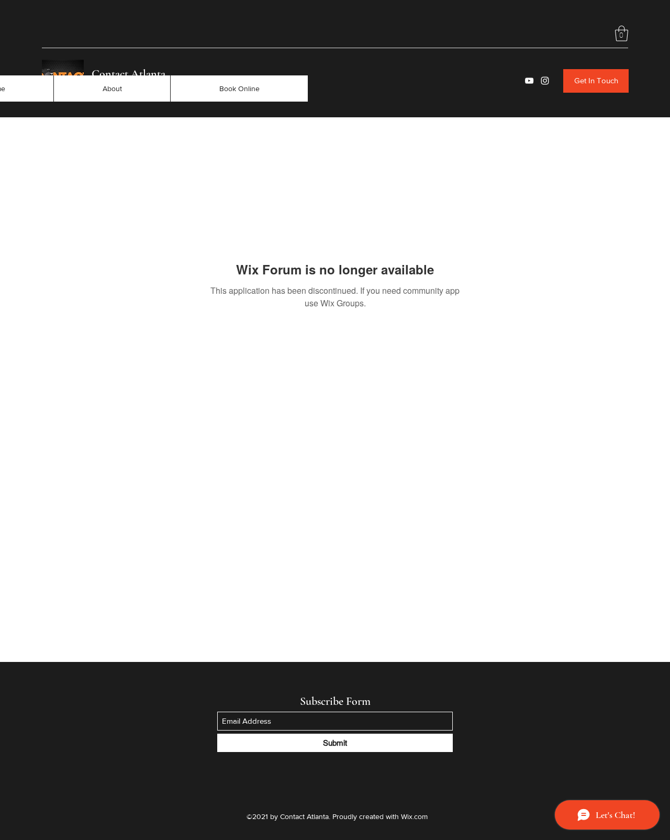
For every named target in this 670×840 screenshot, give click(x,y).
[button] (621, 33)
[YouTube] (529, 80)
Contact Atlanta (128, 74)
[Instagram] (545, 80)
